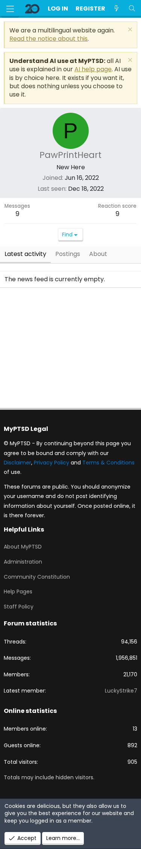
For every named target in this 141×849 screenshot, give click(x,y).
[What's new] (116, 8)
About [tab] (98, 254)
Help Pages (18, 591)
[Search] (131, 8)
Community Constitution (37, 577)
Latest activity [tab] (25, 254)
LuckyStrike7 (121, 690)
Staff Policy (18, 606)
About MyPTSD (23, 546)
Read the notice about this (48, 38)
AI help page (93, 69)
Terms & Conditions (108, 462)
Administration (23, 561)
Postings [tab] (67, 254)
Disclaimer (17, 462)
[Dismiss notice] (129, 30)
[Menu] (10, 9)
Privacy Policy (51, 462)
